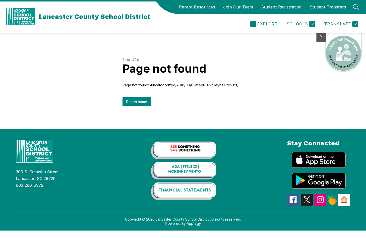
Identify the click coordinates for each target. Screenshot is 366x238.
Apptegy (194, 223)
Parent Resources (197, 6)
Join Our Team (238, 6)
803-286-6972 (29, 185)
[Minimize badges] (321, 37)
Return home (136, 102)
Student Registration (281, 6)
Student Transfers (328, 6)
